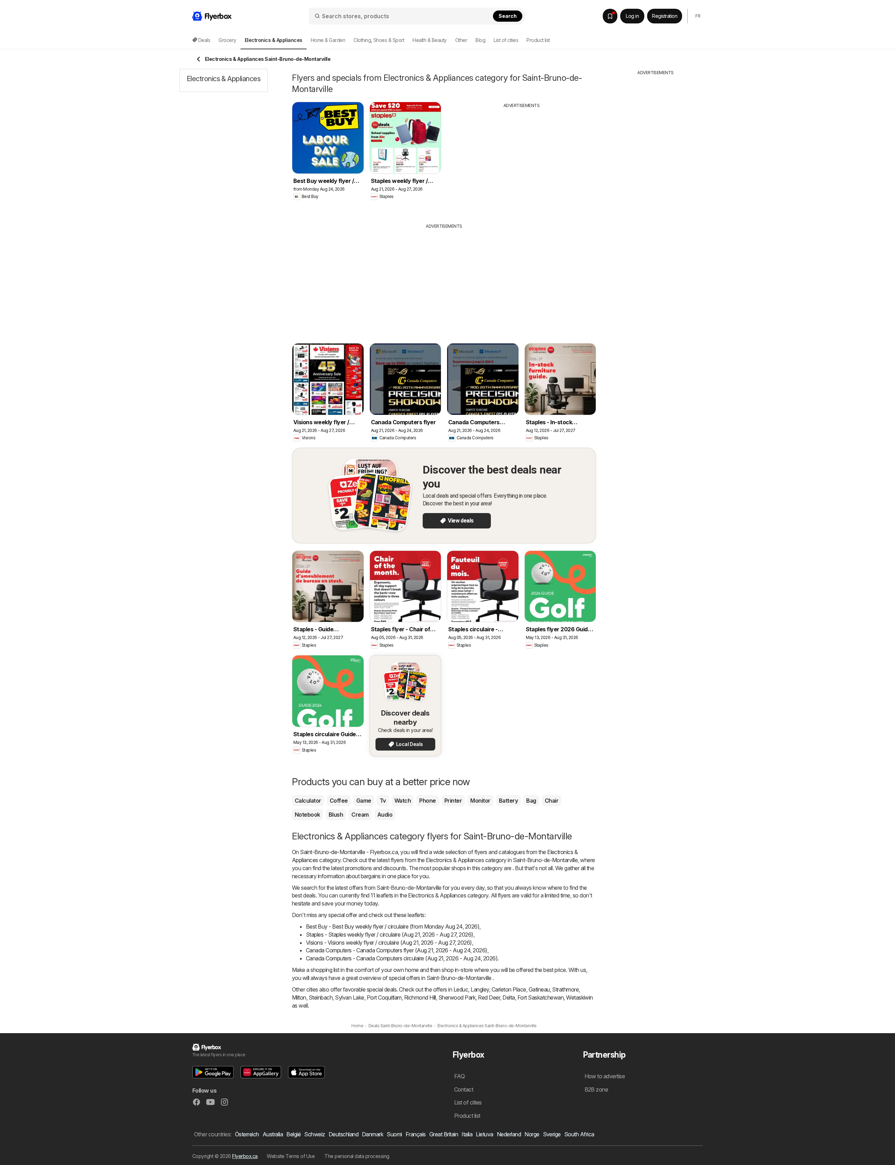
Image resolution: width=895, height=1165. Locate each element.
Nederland (509, 1134)
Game (363, 800)
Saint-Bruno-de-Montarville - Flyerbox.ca (349, 851)
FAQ (459, 1076)
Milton (299, 997)
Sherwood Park (456, 997)
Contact (463, 1089)
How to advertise (605, 1076)
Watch (402, 800)
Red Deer (489, 997)
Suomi (394, 1134)
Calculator (308, 800)
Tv (383, 800)
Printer (453, 800)
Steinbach (320, 997)
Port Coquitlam (384, 997)
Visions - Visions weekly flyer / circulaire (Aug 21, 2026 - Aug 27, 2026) (389, 942)
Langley (480, 989)
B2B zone (596, 1089)
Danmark (372, 1134)
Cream (359, 814)
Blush (336, 814)
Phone (427, 800)
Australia (273, 1134)
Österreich (247, 1134)
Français (416, 1134)
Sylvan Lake (349, 997)
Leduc (460, 989)
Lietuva (484, 1134)
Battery (508, 800)
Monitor (480, 800)
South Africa (579, 1134)
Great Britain (443, 1134)
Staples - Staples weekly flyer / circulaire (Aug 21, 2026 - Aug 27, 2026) (389, 934)
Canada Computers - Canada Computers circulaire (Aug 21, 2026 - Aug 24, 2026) (401, 958)
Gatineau (539, 989)
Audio (384, 814)
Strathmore (565, 989)
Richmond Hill (420, 997)
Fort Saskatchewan (540, 997)
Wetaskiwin (579, 997)
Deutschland (343, 1134)
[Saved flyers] (610, 16)
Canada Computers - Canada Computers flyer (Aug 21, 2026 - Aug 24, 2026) (396, 950)
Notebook (307, 814)
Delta (508, 997)
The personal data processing (356, 1156)
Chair (551, 800)
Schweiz (314, 1134)
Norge (531, 1134)
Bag (531, 800)
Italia (466, 1134)
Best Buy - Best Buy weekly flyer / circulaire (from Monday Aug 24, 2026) (392, 926)
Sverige (552, 1134)
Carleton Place (509, 989)
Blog (480, 40)
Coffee (339, 800)
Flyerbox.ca (244, 1156)
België (293, 1134)
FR (697, 16)
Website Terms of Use (291, 1156)
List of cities (506, 40)
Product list (538, 40)
